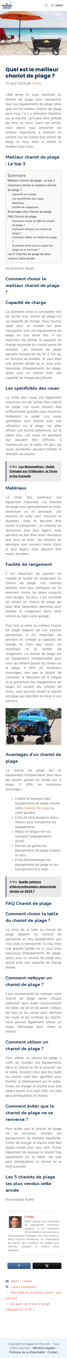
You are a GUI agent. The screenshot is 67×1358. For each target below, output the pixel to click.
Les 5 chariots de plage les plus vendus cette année (29, 256)
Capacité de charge (24, 194)
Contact (52, 1352)
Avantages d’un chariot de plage (29, 211)
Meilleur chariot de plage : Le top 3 (31, 180)
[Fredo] (15, 1228)
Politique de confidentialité (27, 1352)
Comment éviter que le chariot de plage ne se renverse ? (32, 247)
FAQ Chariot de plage (22, 216)
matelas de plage (37, 808)
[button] (46, 5)
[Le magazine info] (7, 5)
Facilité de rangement (25, 207)
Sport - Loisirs (21, 1281)
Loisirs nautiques (23, 1287)
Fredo (29, 1217)
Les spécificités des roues (28, 198)
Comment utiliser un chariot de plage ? (34, 239)
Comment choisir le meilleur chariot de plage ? (32, 187)
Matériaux (18, 202)
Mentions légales (44, 1348)
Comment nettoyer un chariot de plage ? (32, 231)
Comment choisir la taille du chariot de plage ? (33, 223)
